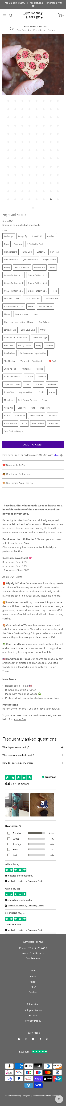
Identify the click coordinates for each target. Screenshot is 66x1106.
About (33, 981)
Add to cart (33, 444)
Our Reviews (33, 958)
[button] (33, 64)
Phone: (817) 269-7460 (33, 948)
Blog (33, 987)
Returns (33, 1015)
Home (33, 976)
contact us (20, 719)
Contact (33, 992)
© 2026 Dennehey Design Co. (18, 1095)
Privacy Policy (33, 1020)
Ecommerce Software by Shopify (47, 1095)
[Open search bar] (12, 15)
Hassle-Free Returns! (33, 953)
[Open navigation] (4, 15)
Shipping (7, 224)
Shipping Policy (33, 1010)
